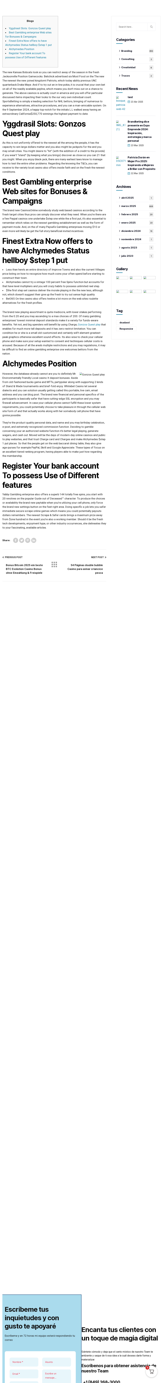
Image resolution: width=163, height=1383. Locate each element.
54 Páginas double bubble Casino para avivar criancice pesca (85, 569)
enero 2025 (136, 222)
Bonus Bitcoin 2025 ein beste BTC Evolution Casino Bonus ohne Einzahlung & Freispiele (24, 569)
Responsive (126, 328)
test (130, 97)
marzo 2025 (137, 206)
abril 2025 (136, 197)
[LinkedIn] (33, 540)
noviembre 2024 (136, 239)
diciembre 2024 (136, 230)
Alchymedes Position (21, 49)
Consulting (136, 59)
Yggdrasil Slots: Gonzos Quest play (30, 28)
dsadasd (125, 322)
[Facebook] (15, 540)
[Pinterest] (27, 540)
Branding (137, 50)
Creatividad (136, 67)
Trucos (136, 75)
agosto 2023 (136, 247)
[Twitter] (21, 540)
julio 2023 (136, 255)
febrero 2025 (137, 214)
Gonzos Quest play (89, 324)
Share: (6, 540)
